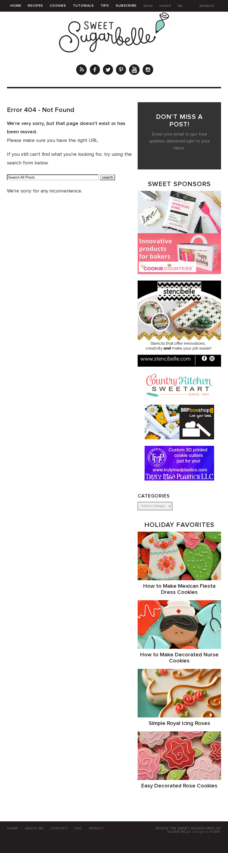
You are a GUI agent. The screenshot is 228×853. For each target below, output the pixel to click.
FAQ (180, 5)
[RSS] (81, 70)
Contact (165, 5)
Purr (215, 832)
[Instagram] (148, 70)
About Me (34, 828)
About (148, 5)
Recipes (35, 5)
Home (15, 5)
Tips (105, 5)
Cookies (58, 5)
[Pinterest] (121, 70)
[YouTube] (134, 70)
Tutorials (83, 5)
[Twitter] (108, 70)
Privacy (96, 828)
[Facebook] (95, 70)
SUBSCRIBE (126, 5)
